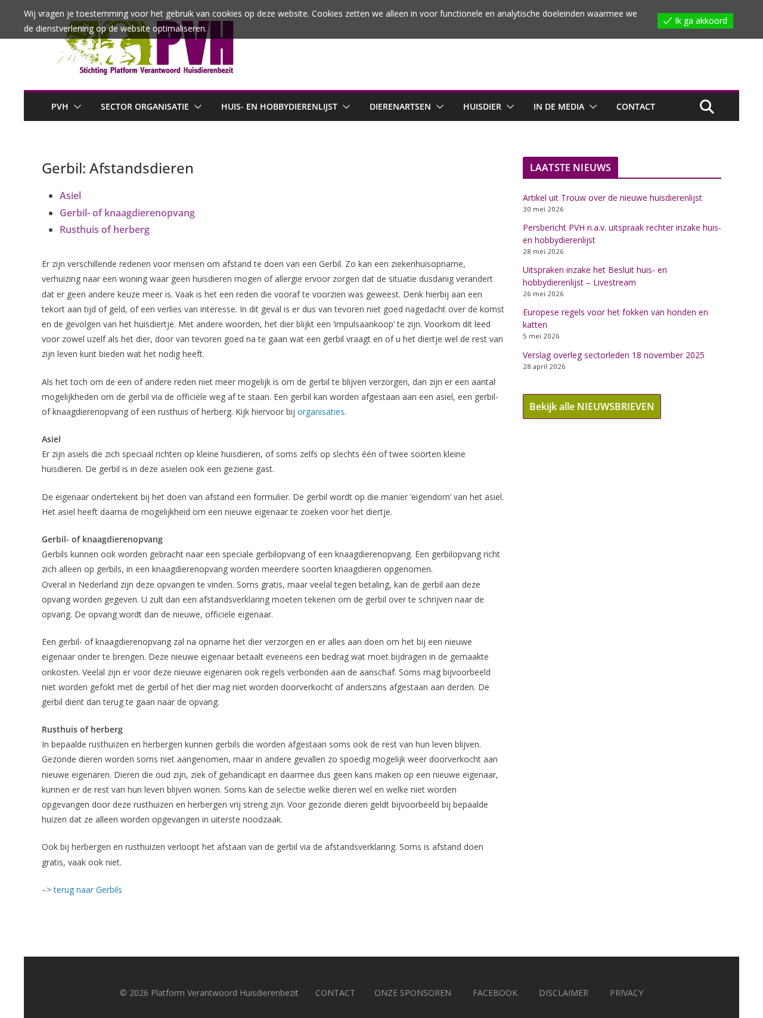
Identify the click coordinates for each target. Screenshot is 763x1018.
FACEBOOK (495, 992)
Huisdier (482, 106)
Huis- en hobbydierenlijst (279, 106)
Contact (635, 106)
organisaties (321, 411)
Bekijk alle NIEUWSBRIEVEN (592, 406)
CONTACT (335, 992)
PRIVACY (626, 992)
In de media (559, 106)
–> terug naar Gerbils (82, 889)
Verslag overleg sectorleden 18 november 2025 (614, 355)
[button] (75, 106)
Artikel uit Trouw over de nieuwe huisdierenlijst (612, 197)
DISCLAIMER (563, 992)
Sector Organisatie (145, 106)
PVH (60, 106)
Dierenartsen (400, 106)
